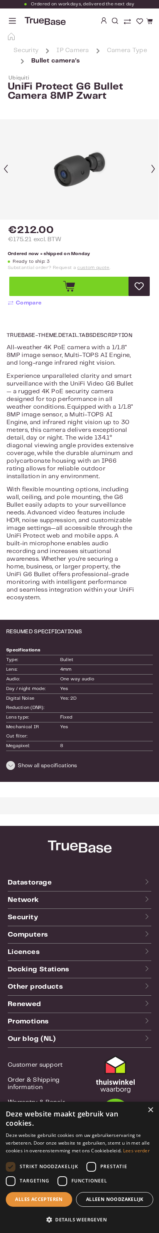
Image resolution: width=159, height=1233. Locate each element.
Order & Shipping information (33, 1083)
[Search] (115, 21)
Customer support (35, 1065)
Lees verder (136, 1150)
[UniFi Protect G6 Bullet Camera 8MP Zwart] (79, 170)
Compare (29, 303)
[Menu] (12, 21)
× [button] (150, 1110)
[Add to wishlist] (139, 286)
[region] (79, 169)
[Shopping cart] (148, 21)
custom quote (93, 268)
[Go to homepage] (44, 21)
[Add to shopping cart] (69, 286)
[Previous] (6, 169)
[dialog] (79, 1167)
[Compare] (128, 22)
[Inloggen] (104, 21)
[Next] (153, 169)
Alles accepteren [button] (39, 1199)
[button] (79, 767)
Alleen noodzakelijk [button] (115, 1199)
